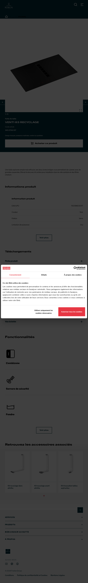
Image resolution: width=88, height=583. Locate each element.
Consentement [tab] (15, 275)
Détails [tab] (44, 275)
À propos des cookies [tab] (73, 275)
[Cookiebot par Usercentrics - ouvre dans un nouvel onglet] (75, 268)
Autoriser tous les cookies (71, 312)
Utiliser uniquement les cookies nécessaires (43, 311)
